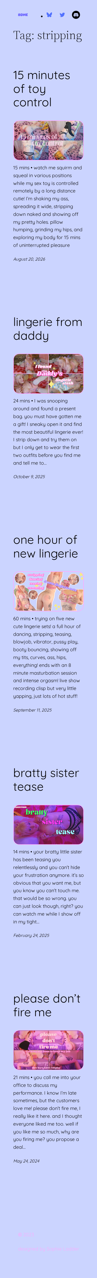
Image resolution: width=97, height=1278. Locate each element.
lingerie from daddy (47, 328)
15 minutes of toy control (41, 88)
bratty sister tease (46, 779)
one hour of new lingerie (45, 546)
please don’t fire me (47, 1005)
